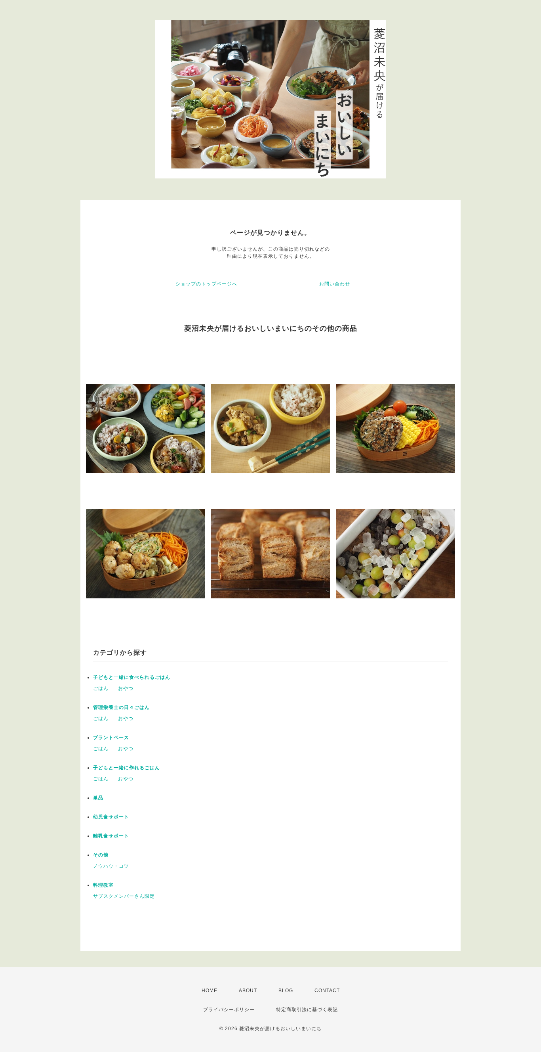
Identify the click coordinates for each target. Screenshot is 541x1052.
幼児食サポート (111, 817)
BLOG (285, 990)
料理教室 (103, 885)
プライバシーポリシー (229, 1009)
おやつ (125, 688)
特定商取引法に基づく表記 (307, 1009)
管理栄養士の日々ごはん (121, 707)
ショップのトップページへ (206, 284)
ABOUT (248, 990)
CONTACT (327, 990)
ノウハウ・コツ (111, 866)
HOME (209, 990)
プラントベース (111, 737)
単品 (98, 798)
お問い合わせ (334, 284)
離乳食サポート (111, 836)
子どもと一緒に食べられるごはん (131, 677)
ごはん (101, 688)
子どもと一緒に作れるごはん (126, 767)
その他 (101, 855)
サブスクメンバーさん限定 (124, 896)
